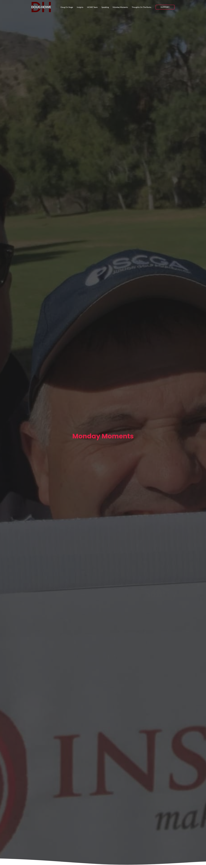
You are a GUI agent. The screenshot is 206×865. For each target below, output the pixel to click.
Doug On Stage (67, 7)
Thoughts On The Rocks (141, 7)
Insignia (80, 7)
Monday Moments (120, 7)
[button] (165, 7)
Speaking (105, 7)
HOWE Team (92, 7)
